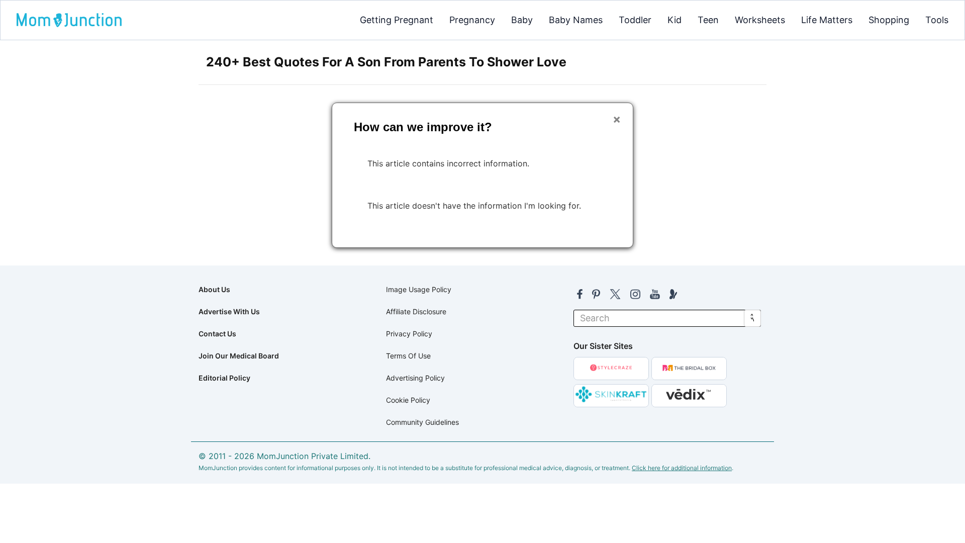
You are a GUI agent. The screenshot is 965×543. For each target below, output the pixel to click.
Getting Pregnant (396, 20)
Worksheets (760, 20)
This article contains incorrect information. (448, 163)
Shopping (888, 20)
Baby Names (576, 20)
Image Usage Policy (418, 289)
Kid (674, 20)
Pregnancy (472, 20)
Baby (522, 20)
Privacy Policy (409, 333)
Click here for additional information (682, 468)
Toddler (635, 20)
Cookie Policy (408, 400)
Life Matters (826, 20)
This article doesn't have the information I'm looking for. (474, 206)
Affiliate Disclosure (416, 311)
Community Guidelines (422, 422)
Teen (708, 20)
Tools (936, 20)
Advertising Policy (415, 378)
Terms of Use (408, 355)
